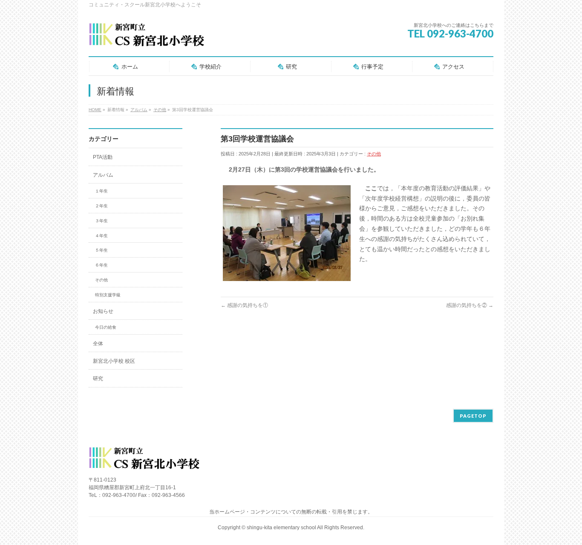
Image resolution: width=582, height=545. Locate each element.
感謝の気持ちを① (244, 305)
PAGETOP (473, 416)
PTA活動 (102, 157)
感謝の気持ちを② (469, 305)
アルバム (103, 175)
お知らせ (103, 311)
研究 (98, 379)
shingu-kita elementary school (282, 528)
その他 (374, 153)
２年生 (101, 206)
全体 (98, 344)
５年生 (101, 250)
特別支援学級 (108, 295)
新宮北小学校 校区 (114, 361)
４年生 (101, 235)
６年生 (101, 265)
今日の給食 (105, 327)
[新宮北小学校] (146, 38)
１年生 (101, 191)
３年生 (101, 220)
